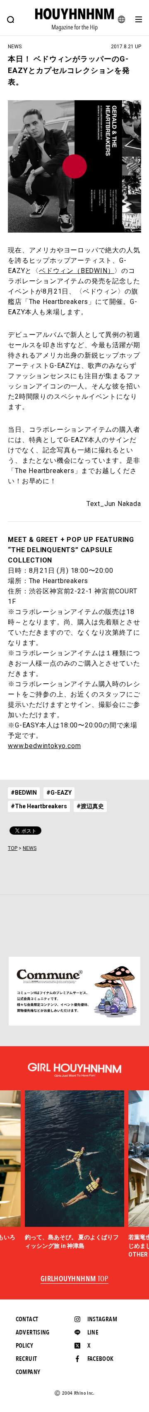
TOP (12, 848)
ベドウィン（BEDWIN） (76, 271)
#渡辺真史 (90, 806)
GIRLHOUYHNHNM (75, 1279)
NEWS (29, 848)
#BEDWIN (24, 792)
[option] (74, 1170)
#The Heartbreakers (39, 806)
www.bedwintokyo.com (44, 746)
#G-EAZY (59, 792)
